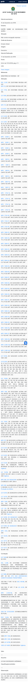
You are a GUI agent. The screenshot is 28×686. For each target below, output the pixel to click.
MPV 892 (3, 485)
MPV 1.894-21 (5, 243)
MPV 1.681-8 (5, 170)
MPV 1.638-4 (5, 148)
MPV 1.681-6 (5, 159)
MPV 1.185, (7, 639)
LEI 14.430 (4, 536)
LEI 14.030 (4, 496)
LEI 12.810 (4, 455)
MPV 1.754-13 (5, 198)
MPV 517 (3, 440)
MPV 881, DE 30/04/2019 (8, 479)
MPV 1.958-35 (5, 322)
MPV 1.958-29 (5, 288)
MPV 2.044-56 (6, 593)
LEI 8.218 (21, 587)
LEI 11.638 (4, 378)
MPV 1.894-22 (5, 249)
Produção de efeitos (7, 489)
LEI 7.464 (3, 557)
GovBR (3, 1)
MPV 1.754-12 (5, 193)
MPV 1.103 (4, 531)
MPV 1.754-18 (5, 226)
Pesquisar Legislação (21, 5)
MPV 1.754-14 (5, 204)
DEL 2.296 (4, 563)
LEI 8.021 (3, 108)
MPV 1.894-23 (5, 255)
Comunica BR (12, 1)
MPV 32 (3, 86)
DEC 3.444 (4, 617)
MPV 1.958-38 (5, 339)
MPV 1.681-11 (5, 187)
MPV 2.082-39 (5, 345)
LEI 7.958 (3, 95)
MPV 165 (3, 99)
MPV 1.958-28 (5, 283)
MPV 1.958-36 (5, 328)
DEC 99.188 (20, 581)
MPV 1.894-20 (5, 238)
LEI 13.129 (4, 463)
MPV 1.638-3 (5, 142)
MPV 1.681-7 (5, 165)
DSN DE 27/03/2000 (7, 611)
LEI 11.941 (4, 421)
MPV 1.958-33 (5, 311)
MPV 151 (3, 105)
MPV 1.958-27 (5, 277)
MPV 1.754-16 (5, 215)
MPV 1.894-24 (5, 260)
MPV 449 (4, 391)
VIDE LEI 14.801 (5, 645)
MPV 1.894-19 (5, 232)
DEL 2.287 (4, 82)
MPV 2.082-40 (5, 350)
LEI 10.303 (4, 361)
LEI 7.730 (4, 90)
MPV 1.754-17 (5, 221)
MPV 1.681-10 (5, 182)
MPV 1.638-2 (5, 137)
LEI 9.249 (4, 116)
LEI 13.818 (4, 472)
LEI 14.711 (4, 541)
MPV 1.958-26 (5, 271)
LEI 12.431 (4, 448)
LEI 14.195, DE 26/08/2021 (9, 517)
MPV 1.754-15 (5, 210)
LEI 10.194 (4, 356)
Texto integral (5, 69)
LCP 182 (3, 508)
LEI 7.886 (3, 574)
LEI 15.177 (4, 548)
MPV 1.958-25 (5, 266)
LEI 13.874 (4, 493)
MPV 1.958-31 (5, 300)
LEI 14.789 (7, 642)
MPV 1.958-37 (5, 333)
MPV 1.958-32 (5, 305)
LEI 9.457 (4, 122)
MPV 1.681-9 (5, 176)
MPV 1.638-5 (5, 153)
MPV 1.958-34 (5, 316)
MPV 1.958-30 (5, 294)
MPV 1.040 (4, 501)
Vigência (3, 468)
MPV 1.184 (7, 636)
